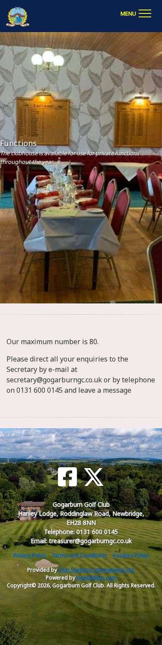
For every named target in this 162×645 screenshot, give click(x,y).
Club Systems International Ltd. (96, 569)
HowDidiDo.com (96, 577)
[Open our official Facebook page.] (67, 477)
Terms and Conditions (79, 555)
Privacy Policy (29, 555)
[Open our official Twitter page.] (94, 477)
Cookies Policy (131, 555)
